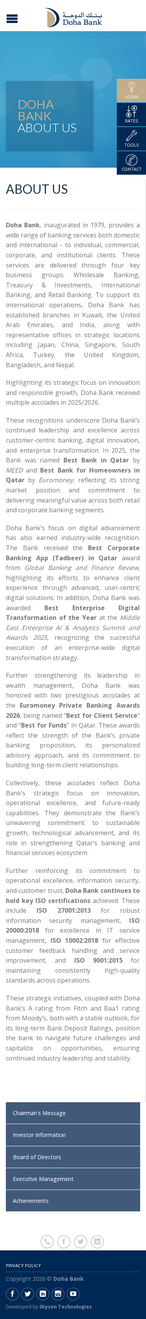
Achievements (31, 1200)
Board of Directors (37, 1157)
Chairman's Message (39, 1113)
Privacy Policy (23, 1265)
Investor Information (39, 1134)
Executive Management (43, 1179)
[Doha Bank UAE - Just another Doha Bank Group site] (74, 15)
